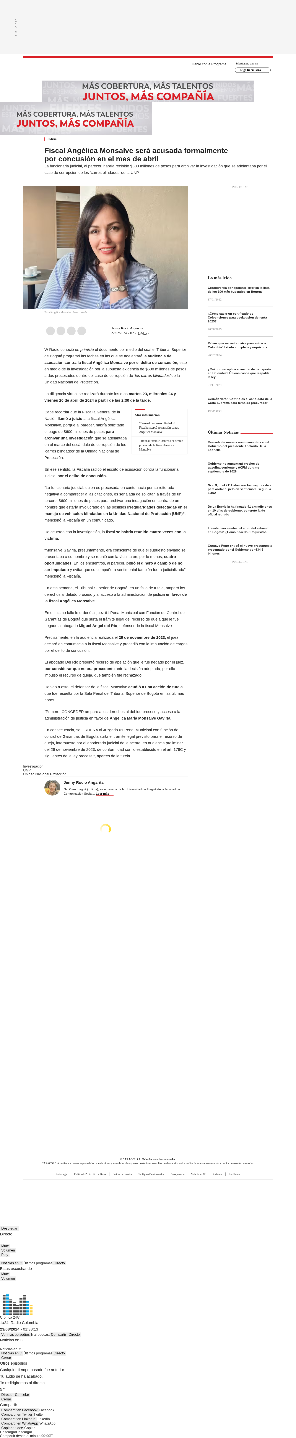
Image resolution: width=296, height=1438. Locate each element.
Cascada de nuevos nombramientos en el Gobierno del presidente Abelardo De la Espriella (238, 446)
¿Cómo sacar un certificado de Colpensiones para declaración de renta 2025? (237, 317)
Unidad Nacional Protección (45, 774)
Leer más (102, 793)
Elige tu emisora (250, 70)
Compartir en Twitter (16, 1414)
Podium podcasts (137, 1198)
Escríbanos (234, 1174)
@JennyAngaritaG (146, 328)
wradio (139, 1192)
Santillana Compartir (160, 1185)
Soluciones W (198, 1174)
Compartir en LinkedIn (18, 1419)
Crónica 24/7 (10, 1317)
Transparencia (177, 1174)
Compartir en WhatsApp (19, 1423)
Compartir (58, 1334)
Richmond (95, 1198)
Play (4, 1255)
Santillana (136, 1185)
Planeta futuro (206, 1192)
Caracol (226, 1185)
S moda (174, 1198)
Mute (5, 1246)
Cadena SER (181, 1185)
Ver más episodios (15, 1334)
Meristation (215, 1198)
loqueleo (194, 1198)
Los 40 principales (116, 1185)
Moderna (117, 1198)
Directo (59, 1263)
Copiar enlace (12, 1428)
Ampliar (179, 194)
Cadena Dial (172, 1192)
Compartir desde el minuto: (25, 1436)
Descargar (8, 1432)
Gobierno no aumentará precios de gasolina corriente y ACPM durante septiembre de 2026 (233, 467)
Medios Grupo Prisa (59, 1199)
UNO (126, 1192)
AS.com (196, 1185)
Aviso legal (61, 1174)
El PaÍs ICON (156, 1198)
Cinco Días (156, 1192)
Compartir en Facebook (19, 1410)
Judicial (52, 139)
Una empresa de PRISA (60, 1189)
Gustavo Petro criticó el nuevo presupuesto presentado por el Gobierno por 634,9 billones (240, 549)
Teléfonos (217, 1174)
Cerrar (6, 1358)
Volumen (8, 1250)
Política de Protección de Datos (90, 1174)
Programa (218, 64)
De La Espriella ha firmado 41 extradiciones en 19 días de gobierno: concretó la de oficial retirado (240, 510)
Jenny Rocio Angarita (127, 328)
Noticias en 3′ (11, 1263)
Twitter (61, 331)
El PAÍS (97, 1185)
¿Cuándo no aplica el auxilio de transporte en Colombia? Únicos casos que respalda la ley (239, 373)
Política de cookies (122, 1174)
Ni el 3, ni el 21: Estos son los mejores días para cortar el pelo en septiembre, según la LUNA (239, 489)
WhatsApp (81, 331)
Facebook (50, 331)
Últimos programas (37, 1263)
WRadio (148, 67)
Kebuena (224, 1192)
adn (210, 1185)
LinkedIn (71, 331)
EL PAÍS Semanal (188, 1192)
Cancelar (22, 1395)
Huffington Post (103, 1192)
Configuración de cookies (151, 1174)
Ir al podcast (40, 1334)
